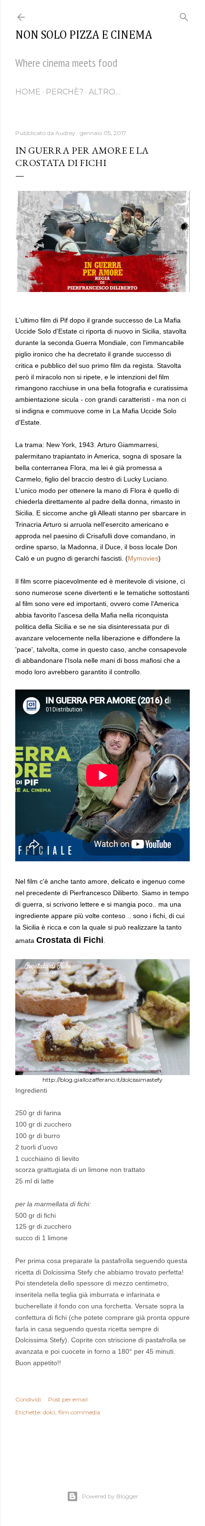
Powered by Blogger (110, 1496)
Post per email (68, 1399)
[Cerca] (184, 15)
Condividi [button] (28, 1399)
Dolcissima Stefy (67, 1272)
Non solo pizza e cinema (83, 35)
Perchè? (64, 91)
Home (28, 91)
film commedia (79, 1412)
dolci (49, 1412)
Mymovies (143, 558)
